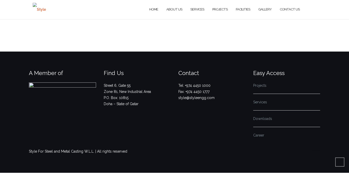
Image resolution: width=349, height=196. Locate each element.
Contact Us (290, 9)
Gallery (265, 9)
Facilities (243, 9)
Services (197, 9)
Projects (220, 9)
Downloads (262, 119)
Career (258, 135)
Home (153, 9)
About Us (174, 9)
